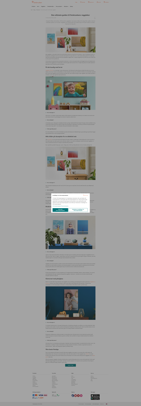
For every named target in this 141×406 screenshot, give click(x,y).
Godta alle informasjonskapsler (60, 210)
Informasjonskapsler (57, 206)
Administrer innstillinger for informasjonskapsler (78, 210)
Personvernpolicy (64, 206)
